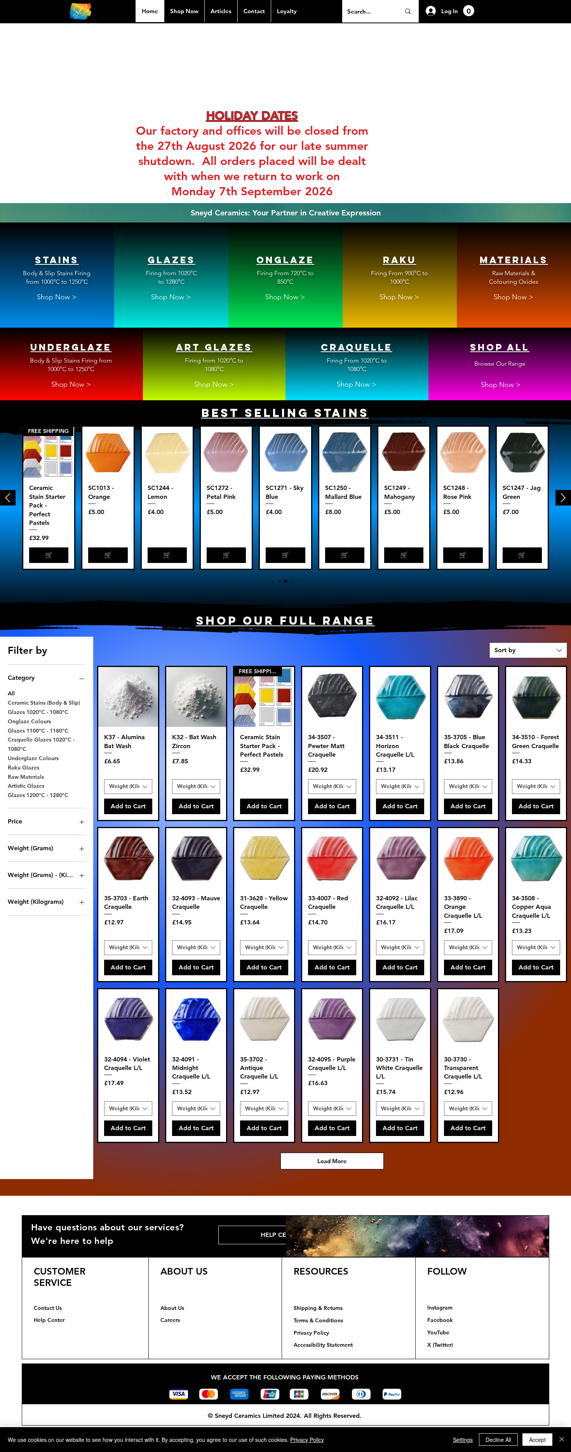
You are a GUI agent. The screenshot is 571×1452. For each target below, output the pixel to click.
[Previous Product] (8, 497)
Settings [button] (463, 1439)
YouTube (438, 1332)
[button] (468, 10)
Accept (537, 1439)
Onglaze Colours (29, 721)
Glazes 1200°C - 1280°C (38, 795)
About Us (172, 1307)
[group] (285, 497)
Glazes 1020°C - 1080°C (38, 712)
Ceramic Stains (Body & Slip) (44, 702)
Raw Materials (26, 776)
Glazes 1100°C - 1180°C (38, 730)
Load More (332, 1161)
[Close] (561, 1439)
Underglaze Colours (33, 758)
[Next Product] (563, 497)
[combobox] (528, 650)
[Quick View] (107, 452)
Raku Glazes (23, 767)
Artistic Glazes (26, 785)
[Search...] (407, 11)
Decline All (498, 1439)
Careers (170, 1320)
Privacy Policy (307, 1439)
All (11, 693)
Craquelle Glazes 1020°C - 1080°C (41, 744)
